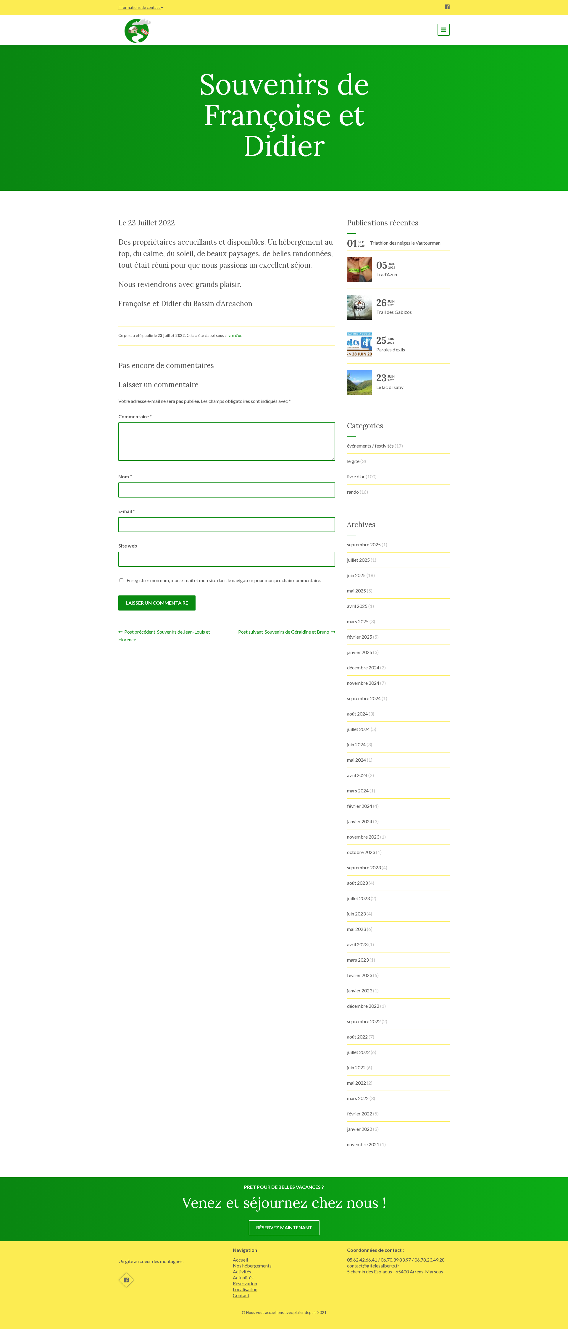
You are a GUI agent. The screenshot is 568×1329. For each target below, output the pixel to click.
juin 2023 (356, 913)
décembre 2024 (363, 667)
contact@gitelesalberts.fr (373, 1265)
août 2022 (357, 1036)
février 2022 (359, 1113)
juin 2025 (356, 575)
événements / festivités (370, 445)
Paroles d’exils (390, 344)
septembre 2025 (364, 544)
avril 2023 (357, 944)
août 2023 (357, 883)
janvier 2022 (359, 1129)
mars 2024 (358, 790)
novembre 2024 (363, 683)
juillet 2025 (358, 560)
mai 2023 (356, 929)
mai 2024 (356, 760)
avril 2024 (357, 775)
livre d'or (234, 335)
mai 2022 (356, 1083)
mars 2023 (358, 960)
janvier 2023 (359, 990)
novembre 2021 (363, 1144)
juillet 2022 (358, 1052)
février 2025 (359, 637)
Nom (125, 476)
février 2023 (359, 975)
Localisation (245, 1289)
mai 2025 (356, 590)
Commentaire (135, 416)
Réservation (245, 1283)
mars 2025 (358, 621)
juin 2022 (356, 1067)
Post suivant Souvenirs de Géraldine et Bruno (284, 631)
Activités (242, 1271)
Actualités (243, 1277)
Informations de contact (139, 7)
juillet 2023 (358, 898)
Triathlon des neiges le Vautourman (405, 243)
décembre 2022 (363, 1006)
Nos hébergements (252, 1265)
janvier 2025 (359, 652)
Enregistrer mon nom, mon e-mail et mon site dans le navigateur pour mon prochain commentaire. (224, 580)
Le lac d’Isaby (390, 382)
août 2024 (357, 713)
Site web (127, 545)
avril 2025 (357, 606)
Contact (241, 1295)
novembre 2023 (363, 836)
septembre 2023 (364, 867)
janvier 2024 (359, 821)
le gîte (353, 461)
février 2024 (359, 806)
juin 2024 (356, 744)
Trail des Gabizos (394, 307)
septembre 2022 (364, 1021)
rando (353, 492)
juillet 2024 (358, 729)
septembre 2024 (364, 698)
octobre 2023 (361, 852)
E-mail (126, 511)
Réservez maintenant (284, 1227)
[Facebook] (447, 7)
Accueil (240, 1259)
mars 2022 (358, 1098)
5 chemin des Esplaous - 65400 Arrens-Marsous (395, 1271)
